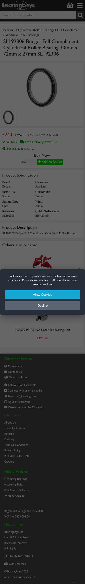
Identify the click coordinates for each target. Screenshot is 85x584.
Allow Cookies (42, 294)
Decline (43, 305)
